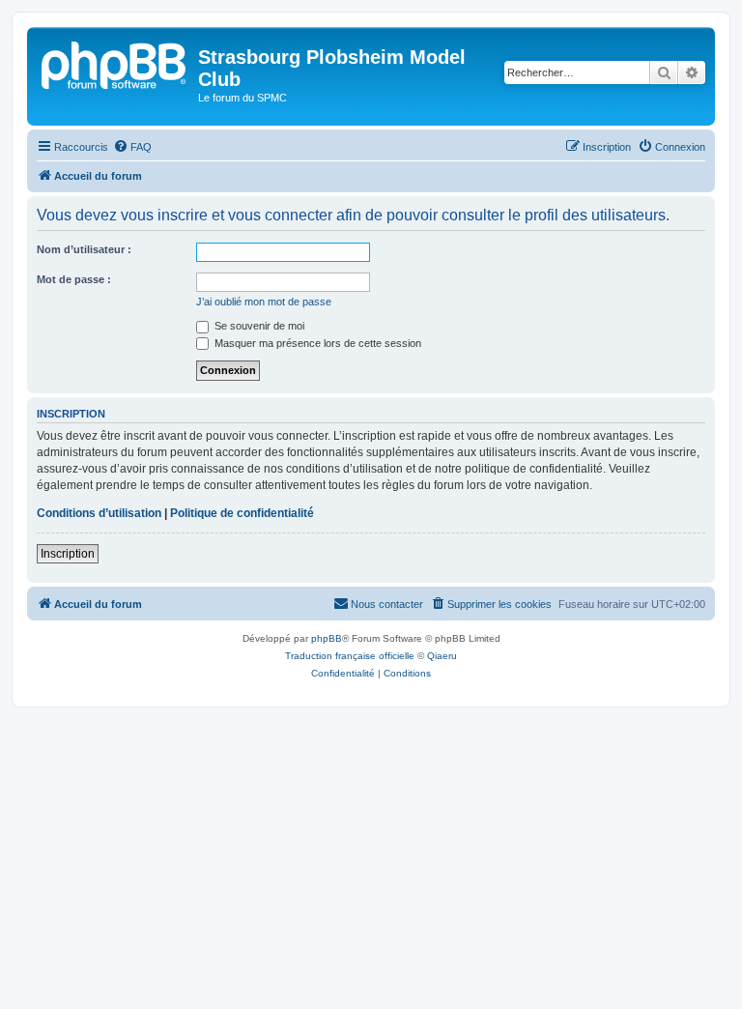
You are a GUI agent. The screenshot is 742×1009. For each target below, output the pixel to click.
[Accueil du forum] (115, 63)
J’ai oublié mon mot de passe (263, 301)
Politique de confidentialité (242, 513)
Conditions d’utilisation (99, 513)
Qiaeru (442, 655)
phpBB (326, 638)
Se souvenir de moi (258, 326)
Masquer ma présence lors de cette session (316, 343)
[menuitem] (132, 147)
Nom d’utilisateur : (84, 249)
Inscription (68, 554)
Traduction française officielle (349, 655)
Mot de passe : (74, 279)
